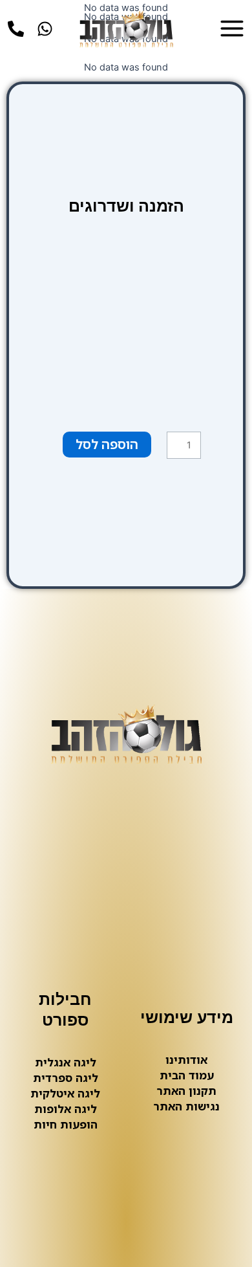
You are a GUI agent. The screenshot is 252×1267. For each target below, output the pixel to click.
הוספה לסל (107, 444)
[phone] (15, 28)
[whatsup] (45, 28)
